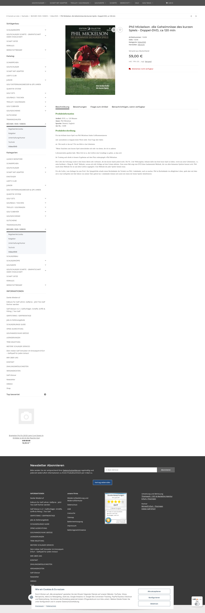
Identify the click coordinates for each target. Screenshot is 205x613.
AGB (69, 509)
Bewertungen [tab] (80, 107)
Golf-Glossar (11, 375)
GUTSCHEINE (12, 115)
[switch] (197, 604)
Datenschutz (51, 606)
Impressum (39, 606)
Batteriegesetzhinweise (76, 530)
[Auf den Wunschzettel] (120, 29)
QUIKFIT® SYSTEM (14, 89)
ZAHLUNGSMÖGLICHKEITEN (17, 366)
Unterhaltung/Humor (16, 138)
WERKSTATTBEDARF (14, 50)
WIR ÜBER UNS (12, 357)
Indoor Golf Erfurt (149, 509)
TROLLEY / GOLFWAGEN (16, 102)
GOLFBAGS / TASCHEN (15, 97)
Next (40, 423)
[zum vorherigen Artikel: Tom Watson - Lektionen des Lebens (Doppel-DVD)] (191, 16)
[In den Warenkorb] (57, 24)
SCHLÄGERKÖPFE (13, 30)
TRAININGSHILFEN (14, 119)
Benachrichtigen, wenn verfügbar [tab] (128, 107)
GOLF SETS (11, 93)
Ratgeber (12, 133)
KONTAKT (10, 362)
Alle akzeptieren (154, 591)
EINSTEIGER (11, 176)
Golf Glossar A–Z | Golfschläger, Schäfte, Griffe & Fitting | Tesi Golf (26, 310)
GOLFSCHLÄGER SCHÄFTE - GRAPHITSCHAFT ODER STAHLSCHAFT (24, 35)
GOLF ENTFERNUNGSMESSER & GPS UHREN (24, 84)
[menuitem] (39, 3)
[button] (26, 30)
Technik (11, 142)
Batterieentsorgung (75, 521)
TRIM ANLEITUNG (13, 342)
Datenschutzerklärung (72, 470)
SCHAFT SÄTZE (12, 41)
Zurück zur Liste (13, 16)
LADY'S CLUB (11, 75)
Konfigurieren (154, 598)
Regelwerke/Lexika (15, 129)
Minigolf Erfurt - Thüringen (152, 506)
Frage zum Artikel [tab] (99, 107)
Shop (9, 388)
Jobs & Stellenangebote (16, 320)
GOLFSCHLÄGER (13, 67)
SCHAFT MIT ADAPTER (15, 71)
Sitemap (70, 517)
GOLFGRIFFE (11, 265)
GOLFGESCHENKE (13, 111)
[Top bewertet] (45, 394)
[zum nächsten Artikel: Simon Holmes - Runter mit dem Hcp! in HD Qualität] (196, 16)
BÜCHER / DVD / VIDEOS (16, 124)
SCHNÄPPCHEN (13, 62)
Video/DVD (142, 42)
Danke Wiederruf (13, 297)
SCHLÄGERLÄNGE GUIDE (16, 324)
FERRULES (10, 45)
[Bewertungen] (26, 441)
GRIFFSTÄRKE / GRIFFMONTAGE (19, 316)
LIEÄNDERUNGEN (13, 337)
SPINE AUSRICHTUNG (15, 329)
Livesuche (71, 513)
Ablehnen (154, 604)
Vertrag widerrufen (102, 482)
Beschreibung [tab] (62, 107)
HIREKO (10, 384)
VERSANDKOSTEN (14, 371)
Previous (12, 423)
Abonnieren (166, 470)
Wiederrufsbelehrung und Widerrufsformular (77, 499)
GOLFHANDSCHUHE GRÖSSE (18, 333)
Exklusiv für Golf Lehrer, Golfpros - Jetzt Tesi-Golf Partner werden (26, 303)
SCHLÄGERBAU (12, 256)
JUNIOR (9, 80)
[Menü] (201, 597)
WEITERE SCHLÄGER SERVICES (18, 346)
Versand (148, 61)
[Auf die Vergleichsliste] (113, 29)
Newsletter (11, 379)
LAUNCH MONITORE (15, 159)
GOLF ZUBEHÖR (13, 106)
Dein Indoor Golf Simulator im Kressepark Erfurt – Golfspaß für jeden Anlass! (26, 352)
